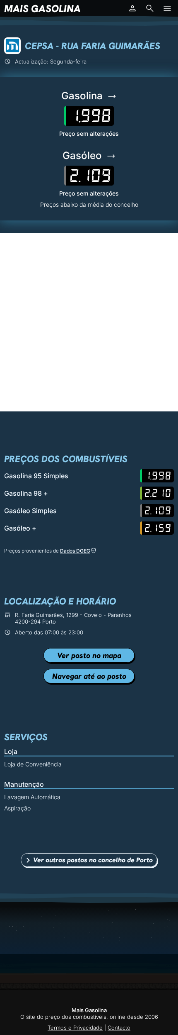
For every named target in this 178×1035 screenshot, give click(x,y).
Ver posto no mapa (89, 655)
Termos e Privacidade (75, 1027)
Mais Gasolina (42, 8)
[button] (132, 8)
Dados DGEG (75, 551)
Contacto (119, 1027)
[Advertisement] (89, 322)
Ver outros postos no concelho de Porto (93, 860)
